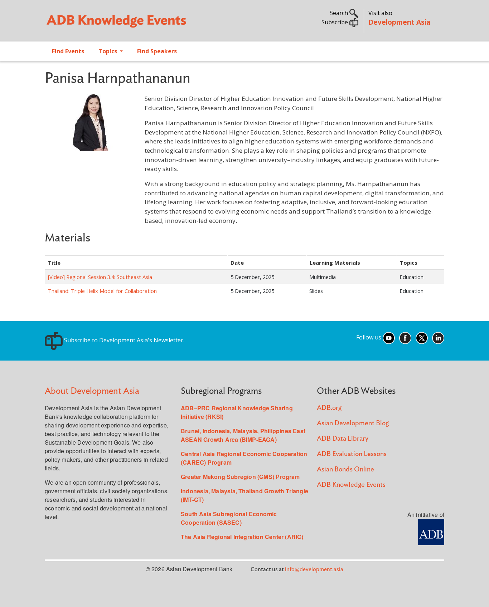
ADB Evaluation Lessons (352, 454)
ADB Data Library (342, 438)
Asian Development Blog (353, 423)
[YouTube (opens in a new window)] (389, 337)
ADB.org (329, 408)
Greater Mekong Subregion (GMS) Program (240, 477)
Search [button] (339, 13)
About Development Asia (92, 391)
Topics (108, 51)
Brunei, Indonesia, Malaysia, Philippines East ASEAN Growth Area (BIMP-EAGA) (243, 435)
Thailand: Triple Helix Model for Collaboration (102, 290)
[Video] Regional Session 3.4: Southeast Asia (100, 276)
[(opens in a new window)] (431, 531)
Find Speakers (157, 51)
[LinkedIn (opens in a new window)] (438, 337)
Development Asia (399, 22)
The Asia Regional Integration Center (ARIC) (242, 537)
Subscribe (335, 22)
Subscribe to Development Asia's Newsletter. (123, 340)
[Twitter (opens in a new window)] (422, 337)
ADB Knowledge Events (351, 484)
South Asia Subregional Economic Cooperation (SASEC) (229, 518)
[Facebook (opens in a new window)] (405, 337)
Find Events (68, 51)
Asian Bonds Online (345, 469)
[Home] (141, 23)
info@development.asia (314, 569)
